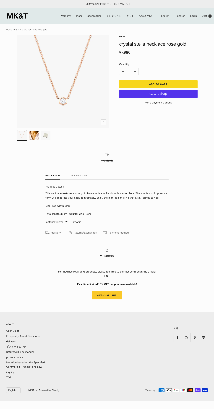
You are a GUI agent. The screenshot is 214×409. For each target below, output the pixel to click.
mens (79, 15)
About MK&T (146, 15)
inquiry (10, 372)
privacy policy (14, 357)
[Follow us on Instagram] (186, 337)
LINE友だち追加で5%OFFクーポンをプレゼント (107, 4)
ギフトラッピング (79, 175)
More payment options (158, 102)
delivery (56, 232)
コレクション (113, 15)
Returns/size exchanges (20, 351)
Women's (65, 15)
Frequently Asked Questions (22, 336)
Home (9, 29)
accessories (94, 15)
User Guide (12, 330)
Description (52, 175)
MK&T (122, 36)
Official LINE (107, 295)
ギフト (130, 15)
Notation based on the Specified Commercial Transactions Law (25, 364)
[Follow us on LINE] (203, 337)
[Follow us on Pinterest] (195, 337)
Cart (206, 15)
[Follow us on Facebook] (177, 337)
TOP (8, 377)
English (165, 15)
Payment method (119, 232)
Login (193, 15)
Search (181, 15)
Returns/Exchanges (85, 232)
